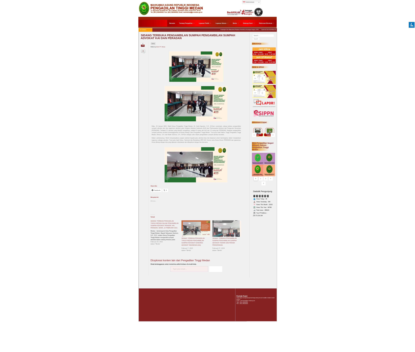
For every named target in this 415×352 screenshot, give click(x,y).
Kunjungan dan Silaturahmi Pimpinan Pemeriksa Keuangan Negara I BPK (231, 29)
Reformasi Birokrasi (265, 23)
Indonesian (249, 2)
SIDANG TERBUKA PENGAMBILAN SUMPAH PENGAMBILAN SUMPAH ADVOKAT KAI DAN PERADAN (188, 37)
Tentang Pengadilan (185, 23)
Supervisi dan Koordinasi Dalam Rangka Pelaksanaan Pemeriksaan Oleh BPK (273, 29)
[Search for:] (263, 35)
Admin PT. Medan (160, 46)
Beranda (172, 23)
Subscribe (216, 269)
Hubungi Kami (248, 23)
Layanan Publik (204, 23)
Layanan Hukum (221, 23)
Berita (235, 23)
